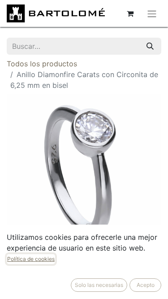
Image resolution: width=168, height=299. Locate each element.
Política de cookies (31, 259)
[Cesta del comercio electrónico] (130, 13)
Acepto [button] (146, 285)
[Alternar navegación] (151, 13)
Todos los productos (42, 63)
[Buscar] (150, 46)
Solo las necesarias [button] (99, 285)
